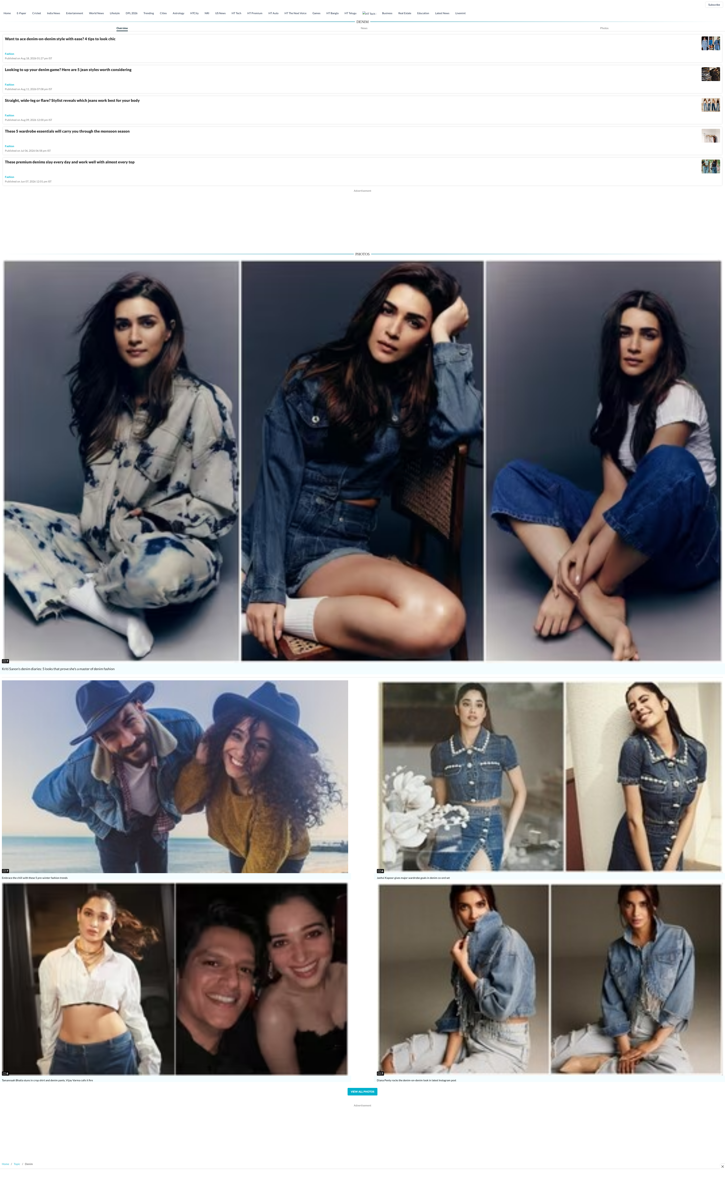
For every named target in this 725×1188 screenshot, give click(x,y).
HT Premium (254, 13)
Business (387, 13)
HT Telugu (350, 13)
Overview (122, 28)
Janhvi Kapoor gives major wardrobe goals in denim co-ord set (413, 877)
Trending (148, 13)
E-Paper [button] (21, 13)
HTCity (194, 13)
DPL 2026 (131, 13)
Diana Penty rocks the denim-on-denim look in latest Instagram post (416, 1080)
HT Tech (236, 13)
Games (316, 13)
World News (96, 13)
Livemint (460, 13)
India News (53, 13)
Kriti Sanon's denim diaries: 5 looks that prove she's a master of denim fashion (58, 669)
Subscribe (714, 4)
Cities (163, 13)
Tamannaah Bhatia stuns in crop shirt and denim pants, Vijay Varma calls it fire (47, 1080)
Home (7, 13)
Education (423, 13)
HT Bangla (332, 13)
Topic (17, 1164)
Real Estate (404, 13)
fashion (9, 53)
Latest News (442, 13)
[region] (362, 219)
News (364, 28)
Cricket (36, 13)
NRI (207, 13)
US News (220, 13)
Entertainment (74, 13)
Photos (604, 28)
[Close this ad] (722, 1166)
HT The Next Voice (295, 13)
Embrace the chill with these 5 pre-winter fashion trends (35, 877)
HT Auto (273, 13)
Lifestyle (115, 13)
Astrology (178, 13)
